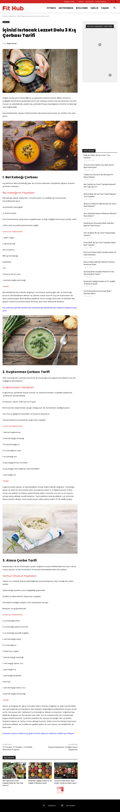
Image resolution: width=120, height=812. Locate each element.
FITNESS (51, 8)
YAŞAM (105, 8)
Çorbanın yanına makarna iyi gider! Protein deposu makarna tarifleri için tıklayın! (38, 733)
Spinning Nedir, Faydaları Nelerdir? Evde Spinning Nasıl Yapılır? (99, 273)
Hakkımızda (89, 1)
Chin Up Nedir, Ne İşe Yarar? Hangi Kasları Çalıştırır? (99, 234)
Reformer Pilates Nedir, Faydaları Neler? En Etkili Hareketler (100, 253)
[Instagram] (115, 1)
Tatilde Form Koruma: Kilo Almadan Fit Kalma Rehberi (98, 176)
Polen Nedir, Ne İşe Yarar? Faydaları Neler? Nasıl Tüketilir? (100, 244)
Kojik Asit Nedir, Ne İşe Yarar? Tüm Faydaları (97, 156)
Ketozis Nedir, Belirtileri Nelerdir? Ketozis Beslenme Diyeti (99, 263)
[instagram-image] (90, 34)
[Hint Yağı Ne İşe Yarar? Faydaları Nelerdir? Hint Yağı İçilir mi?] (14, 770)
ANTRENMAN (66, 8)
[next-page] (7, 790)
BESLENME (82, 8)
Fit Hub (5, 16)
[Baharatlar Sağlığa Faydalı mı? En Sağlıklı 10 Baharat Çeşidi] (40, 770)
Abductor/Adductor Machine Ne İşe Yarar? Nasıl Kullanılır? (100, 205)
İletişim (80, 1)
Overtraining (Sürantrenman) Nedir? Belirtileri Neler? (98, 292)
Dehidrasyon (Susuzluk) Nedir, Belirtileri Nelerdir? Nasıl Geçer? (99, 224)
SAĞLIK (94, 8)
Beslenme (12, 16)
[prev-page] (4, 790)
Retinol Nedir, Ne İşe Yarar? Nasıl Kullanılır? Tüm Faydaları (100, 195)
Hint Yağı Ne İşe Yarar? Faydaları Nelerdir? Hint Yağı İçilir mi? (13, 783)
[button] (114, 8)
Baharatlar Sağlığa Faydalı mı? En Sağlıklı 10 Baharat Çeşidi (99, 282)
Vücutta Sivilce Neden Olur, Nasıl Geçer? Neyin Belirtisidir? (99, 166)
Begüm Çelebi (12, 43)
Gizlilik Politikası (101, 1)
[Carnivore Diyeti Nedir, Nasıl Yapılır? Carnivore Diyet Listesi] (66, 770)
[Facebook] (112, 1)
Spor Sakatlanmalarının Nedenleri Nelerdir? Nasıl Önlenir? (100, 215)
